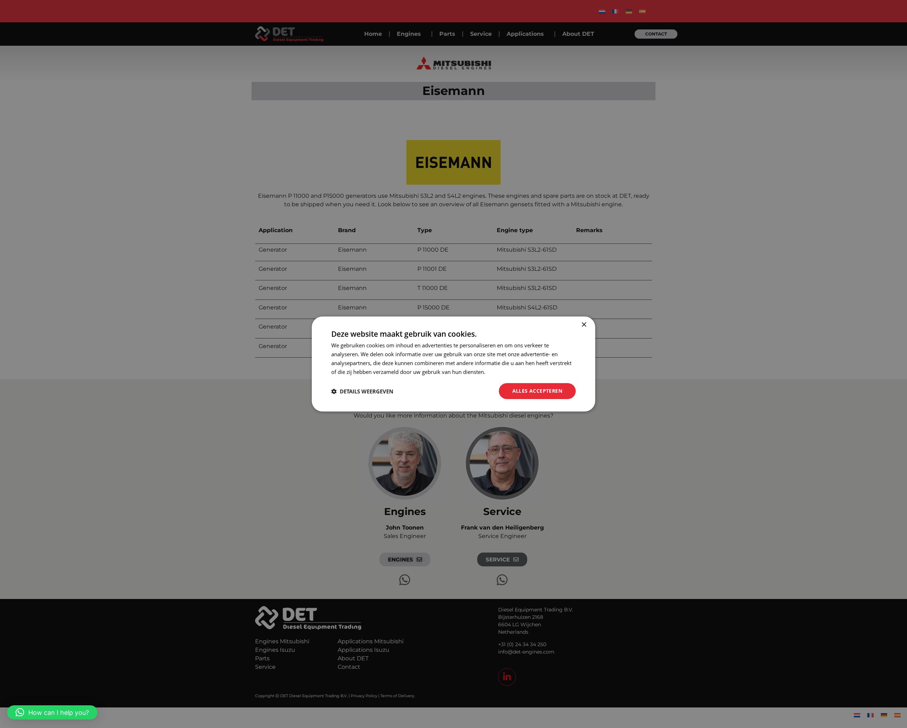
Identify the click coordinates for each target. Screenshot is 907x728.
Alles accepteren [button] (537, 390)
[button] (52, 712)
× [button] (583, 324)
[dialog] (453, 364)
